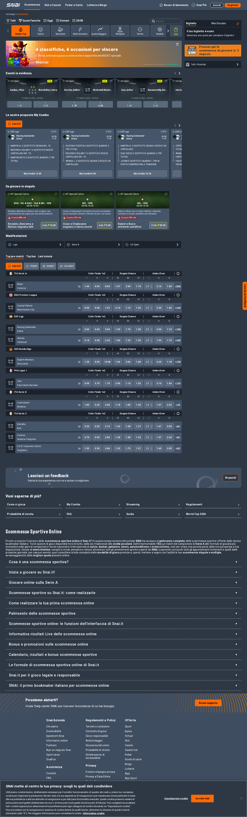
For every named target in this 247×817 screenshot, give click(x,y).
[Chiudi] (241, 798)
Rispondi (230, 477)
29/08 (79, 20)
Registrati (42, 62)
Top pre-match (15, 256)
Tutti (13, 20)
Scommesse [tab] (32, 4)
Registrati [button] (232, 5)
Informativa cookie (94, 813)
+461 (178, 426)
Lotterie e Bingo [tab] (97, 5)
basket (159, 34)
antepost (120, 34)
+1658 (178, 340)
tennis (140, 34)
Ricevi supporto (208, 703)
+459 (178, 448)
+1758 (178, 362)
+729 (178, 405)
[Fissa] (237, 23)
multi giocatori (80, 34)
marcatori (60, 34)
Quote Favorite (31, 20)
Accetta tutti (202, 798)
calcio (40, 34)
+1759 (178, 383)
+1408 (178, 329)
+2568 (178, 286)
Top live (31, 256)
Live (176, 34)
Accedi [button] (217, 5)
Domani (64, 20)
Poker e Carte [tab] (74, 5)
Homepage (10, 14)
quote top (20, 34)
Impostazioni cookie (176, 798)
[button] (173, 5)
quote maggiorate (100, 34)
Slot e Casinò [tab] (52, 5)
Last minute (45, 256)
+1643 (178, 308)
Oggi (50, 20)
